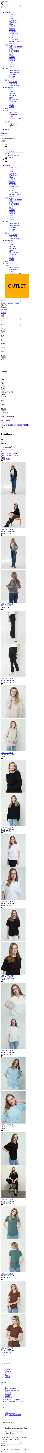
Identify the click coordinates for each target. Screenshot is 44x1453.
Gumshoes (13, 32)
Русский (12, 126)
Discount (8, 1394)
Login (7, 153)
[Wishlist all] (6, 159)
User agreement (10, 1388)
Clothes (7, 68)
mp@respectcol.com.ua (13, 1415)
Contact (7, 1377)
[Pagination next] (8, 1355)
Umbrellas (12, 101)
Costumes (12, 74)
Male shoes (9, 45)
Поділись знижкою (12, 1390)
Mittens (11, 107)
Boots (11, 18)
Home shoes (13, 99)
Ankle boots (13, 39)
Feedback (8, 1373)
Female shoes (9, 12)
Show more (6, 1352)
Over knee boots (15, 41)
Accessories (9, 87)
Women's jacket (14, 72)
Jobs (6, 1375)
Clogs (11, 37)
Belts (11, 91)
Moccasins (13, 62)
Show (3, 329)
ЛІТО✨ (12, 16)
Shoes (11, 24)
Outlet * (8, 110)
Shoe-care (12, 95)
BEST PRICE (14, 51)
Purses (11, 103)
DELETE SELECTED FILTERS (17, 425)
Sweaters (12, 76)
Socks (11, 97)
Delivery (8, 1392)
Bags (7, 80)
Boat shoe (12, 20)
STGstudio (16, 1439)
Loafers (12, 28)
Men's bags (13, 84)
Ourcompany (5, 1363)
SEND (3, 1445)
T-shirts (11, 78)
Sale (6, 109)
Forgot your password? (13, 155)
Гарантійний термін (12, 1399)
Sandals (12, 35)
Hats (10, 89)
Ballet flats (13, 26)
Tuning (3, 1382)
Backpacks (13, 82)
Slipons (11, 43)
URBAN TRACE (7, 529)
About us (8, 1371)
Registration (9, 157)
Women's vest (14, 70)
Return (7, 1396)
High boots (13, 22)
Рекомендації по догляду (14, 1401)
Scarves (12, 93)
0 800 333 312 (10, 1413)
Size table (8, 1398)
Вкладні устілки (15, 118)
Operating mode (6, 1422)
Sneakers (12, 30)
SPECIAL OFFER (15, 14)
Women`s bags (14, 85)
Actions (7, 1369)
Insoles (11, 105)
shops (3, 141)
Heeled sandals (14, 33)
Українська (13, 124)
